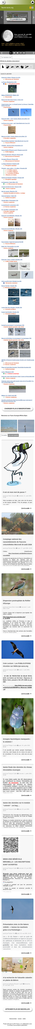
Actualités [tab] (4, 435)
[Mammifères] (7, 66)
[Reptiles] (17, 66)
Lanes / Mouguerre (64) (7, 372)
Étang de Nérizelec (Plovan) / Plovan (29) (12, 154)
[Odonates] (26, 66)
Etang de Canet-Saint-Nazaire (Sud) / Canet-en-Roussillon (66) (17, 376)
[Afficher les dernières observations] (10, 61)
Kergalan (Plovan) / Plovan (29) (9, 159)
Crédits (24, 1018)
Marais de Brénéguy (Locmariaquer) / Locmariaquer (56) (16, 338)
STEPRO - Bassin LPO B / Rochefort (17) (12, 145)
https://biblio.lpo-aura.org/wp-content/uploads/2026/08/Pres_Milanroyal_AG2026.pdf (17, 687)
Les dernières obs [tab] (6, 57)
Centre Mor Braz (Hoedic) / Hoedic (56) (11, 307)
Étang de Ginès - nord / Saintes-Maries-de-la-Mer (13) (15, 118)
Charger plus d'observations (17, 408)
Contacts (20, 1018)
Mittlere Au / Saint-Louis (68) (8, 395)
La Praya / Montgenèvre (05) (8, 82)
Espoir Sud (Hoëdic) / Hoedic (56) (10, 312)
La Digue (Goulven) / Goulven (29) (10, 164)
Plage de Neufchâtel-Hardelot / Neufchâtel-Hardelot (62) (16, 367)
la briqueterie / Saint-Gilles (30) (9, 182)
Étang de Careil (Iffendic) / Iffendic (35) (11, 215)
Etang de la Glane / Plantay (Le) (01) (10, 77)
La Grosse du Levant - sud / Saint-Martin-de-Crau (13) (15, 123)
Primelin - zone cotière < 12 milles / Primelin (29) (14, 168)
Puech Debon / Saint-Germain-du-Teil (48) (12, 242)
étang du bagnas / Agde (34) (8, 196)
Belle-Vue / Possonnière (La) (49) (10, 246)
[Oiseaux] (3, 66)
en (32, 7)
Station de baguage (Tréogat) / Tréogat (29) (12, 177)
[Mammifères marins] (12, 66)
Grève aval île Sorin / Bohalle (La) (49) (11, 281)
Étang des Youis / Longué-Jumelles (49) (11, 259)
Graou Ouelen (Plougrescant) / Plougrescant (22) (14, 150)
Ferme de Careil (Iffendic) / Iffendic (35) (11, 229)
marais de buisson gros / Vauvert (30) (11, 187)
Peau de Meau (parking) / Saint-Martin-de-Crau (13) (14, 141)
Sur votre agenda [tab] (13, 435)
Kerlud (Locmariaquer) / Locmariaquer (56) (12, 325)
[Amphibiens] (22, 66)
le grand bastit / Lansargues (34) (10, 205)
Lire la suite (25, 508)
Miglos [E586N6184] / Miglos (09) (10, 95)
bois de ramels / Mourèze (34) (9, 191)
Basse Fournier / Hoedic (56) (9, 286)
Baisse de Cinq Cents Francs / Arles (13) (12, 99)
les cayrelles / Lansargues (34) (9, 209)
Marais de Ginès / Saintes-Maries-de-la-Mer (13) (14, 136)
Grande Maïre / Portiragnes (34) (9, 200)
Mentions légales (13, 1018)
